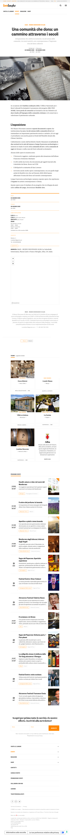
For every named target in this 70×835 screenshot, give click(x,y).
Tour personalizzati (17, 794)
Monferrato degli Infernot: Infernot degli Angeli (31, 540)
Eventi (9, 1)
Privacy (25, 806)
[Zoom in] (13, 258)
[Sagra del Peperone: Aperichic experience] (53, 563)
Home (4, 1)
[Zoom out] (13, 261)
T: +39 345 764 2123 (42, 327)
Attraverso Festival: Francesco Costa (32, 693)
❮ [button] (6, 78)
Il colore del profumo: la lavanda (30, 502)
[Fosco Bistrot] (22, 369)
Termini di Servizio (49, 812)
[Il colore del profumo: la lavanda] (53, 505)
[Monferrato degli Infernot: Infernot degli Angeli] (53, 544)
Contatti (14, 767)
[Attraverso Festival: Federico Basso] (53, 601)
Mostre (14, 1)
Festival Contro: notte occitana (30, 674)
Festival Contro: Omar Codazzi (30, 579)
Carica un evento (62, 1)
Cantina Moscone (22, 449)
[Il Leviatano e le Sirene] (53, 620)
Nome (13, 727)
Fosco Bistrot (22, 381)
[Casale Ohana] (47, 369)
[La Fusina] (47, 403)
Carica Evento (15, 773)
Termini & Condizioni (16, 806)
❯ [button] (64, 78)
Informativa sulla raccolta (16, 832)
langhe (9, 5)
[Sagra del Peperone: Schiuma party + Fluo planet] (53, 639)
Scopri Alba (47, 459)
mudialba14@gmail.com (16, 240)
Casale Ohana (47, 381)
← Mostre (24, 341)
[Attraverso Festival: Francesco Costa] (53, 697)
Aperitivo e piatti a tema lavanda (31, 521)
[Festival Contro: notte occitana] (53, 678)
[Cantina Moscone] (22, 437)
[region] (35, 280)
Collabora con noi (17, 783)
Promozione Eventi (17, 778)
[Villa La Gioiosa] (22, 403)
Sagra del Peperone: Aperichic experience (30, 559)
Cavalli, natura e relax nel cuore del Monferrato (32, 483)
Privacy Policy (39, 812)
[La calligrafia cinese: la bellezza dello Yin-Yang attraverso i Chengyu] (53, 658)
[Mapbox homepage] (15, 303)
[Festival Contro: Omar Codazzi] (53, 582)
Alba (47, 441)
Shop (29, 11)
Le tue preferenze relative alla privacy (44, 832)
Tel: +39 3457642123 (16, 242)
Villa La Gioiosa (22, 415)
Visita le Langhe (8, 11)
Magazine (23, 11)
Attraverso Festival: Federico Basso (32, 597)
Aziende (13, 789)
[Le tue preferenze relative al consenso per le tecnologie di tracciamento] (67, 832)
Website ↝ (13, 238)
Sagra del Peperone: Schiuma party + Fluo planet (32, 636)
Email (32, 727)
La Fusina (47, 415)
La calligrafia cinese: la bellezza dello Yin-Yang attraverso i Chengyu (32, 655)
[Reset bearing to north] (13, 263)
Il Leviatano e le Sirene (27, 617)
